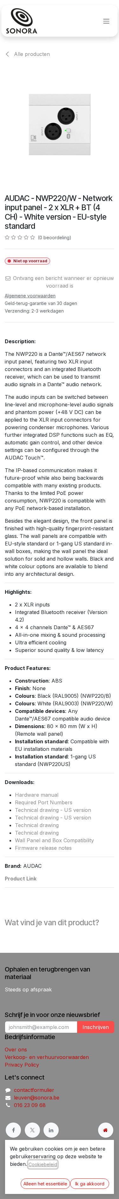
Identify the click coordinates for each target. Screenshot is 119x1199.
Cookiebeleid (43, 1164)
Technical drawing (37, 825)
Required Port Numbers (43, 802)
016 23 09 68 (30, 1105)
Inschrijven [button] (96, 1027)
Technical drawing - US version (53, 810)
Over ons (16, 1049)
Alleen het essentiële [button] (45, 1183)
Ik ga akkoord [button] (89, 1183)
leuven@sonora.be (36, 1097)
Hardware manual (36, 795)
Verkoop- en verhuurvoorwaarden (47, 1057)
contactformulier (34, 1090)
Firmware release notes (43, 848)
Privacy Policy (22, 1065)
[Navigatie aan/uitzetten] (106, 20)
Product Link (20, 878)
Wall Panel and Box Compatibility (54, 840)
